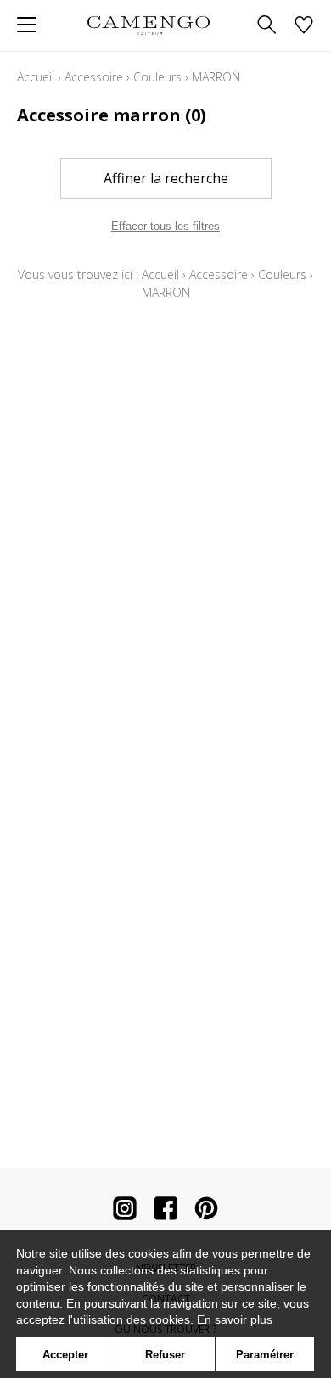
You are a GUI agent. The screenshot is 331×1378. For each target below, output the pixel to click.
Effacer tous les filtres (165, 226)
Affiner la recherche (166, 178)
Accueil (35, 77)
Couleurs (157, 77)
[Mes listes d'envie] (304, 25)
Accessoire (94, 77)
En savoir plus (234, 1319)
